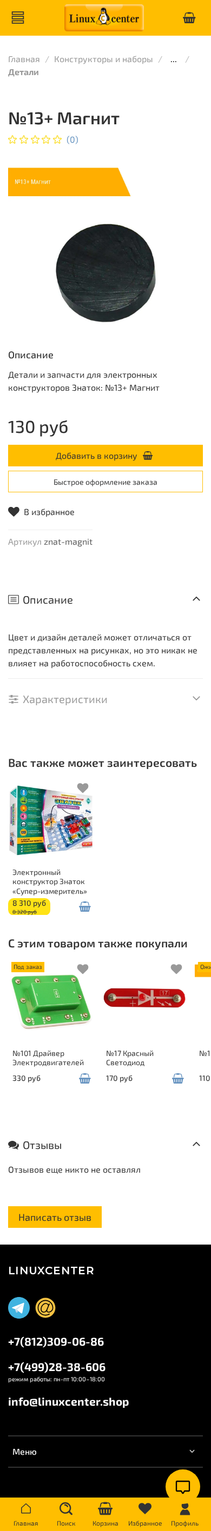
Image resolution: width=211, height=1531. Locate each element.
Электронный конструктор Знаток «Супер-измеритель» (49, 881)
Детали (23, 71)
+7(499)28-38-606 (57, 1366)
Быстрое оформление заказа (105, 481)
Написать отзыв (54, 1217)
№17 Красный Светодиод (130, 1057)
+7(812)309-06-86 (56, 1341)
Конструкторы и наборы (103, 59)
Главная (24, 59)
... (173, 59)
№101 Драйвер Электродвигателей (48, 1057)
